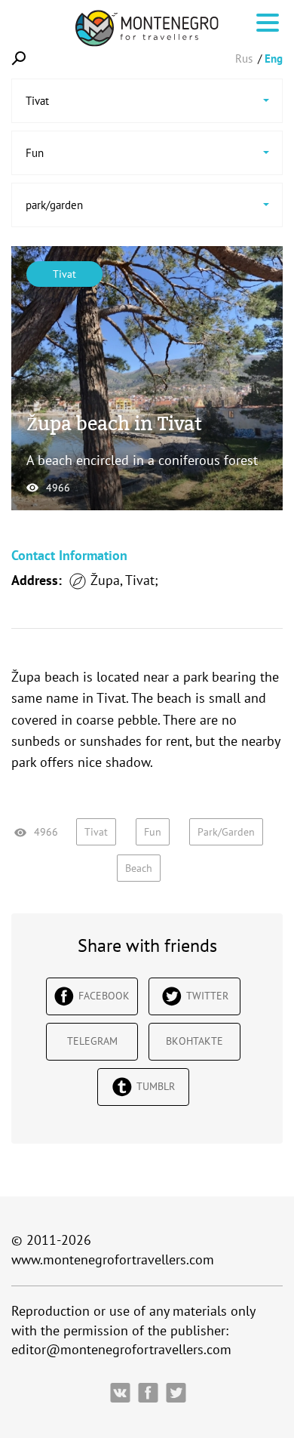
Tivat (64, 274)
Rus (244, 58)
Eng (274, 58)
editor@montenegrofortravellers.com (121, 1349)
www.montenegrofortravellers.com (112, 1259)
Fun (152, 832)
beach (138, 868)
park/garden (226, 832)
